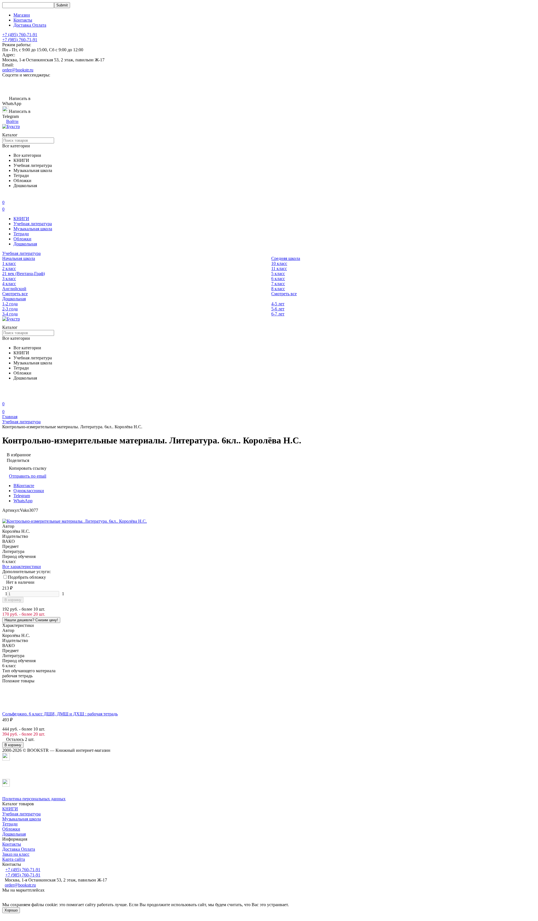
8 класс (278, 288)
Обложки (22, 238)
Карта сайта (13, 859)
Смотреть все (15, 293)
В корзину (12, 600)
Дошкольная (25, 243)
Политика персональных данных (34, 798)
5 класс (278, 273)
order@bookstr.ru (17, 70)
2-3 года (10, 308)
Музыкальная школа (32, 228)
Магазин (21, 15)
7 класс (278, 283)
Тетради (21, 233)
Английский (14, 288)
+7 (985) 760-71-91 (19, 39)
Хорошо (11, 910)
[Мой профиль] (5, 396)
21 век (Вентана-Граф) (23, 273)
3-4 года (10, 313)
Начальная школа (18, 258)
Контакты (22, 20)
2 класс (9, 268)
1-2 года (10, 303)
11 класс (279, 268)
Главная (9, 416)
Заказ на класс (15, 854)
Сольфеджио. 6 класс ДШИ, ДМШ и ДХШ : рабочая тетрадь (60, 713)
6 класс (278, 278)
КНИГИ (21, 218)
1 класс (9, 263)
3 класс (9, 278)
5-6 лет (277, 308)
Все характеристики (21, 566)
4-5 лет (277, 303)
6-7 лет (277, 313)
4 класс (9, 283)
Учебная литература (32, 223)
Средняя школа (285, 258)
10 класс (279, 263)
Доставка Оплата (29, 25)
